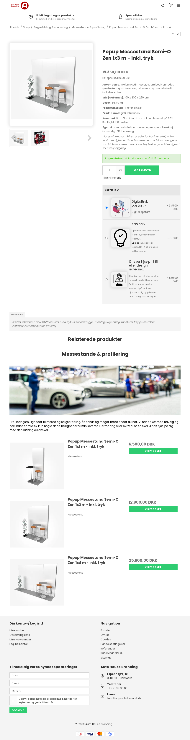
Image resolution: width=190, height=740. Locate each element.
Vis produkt (153, 451)
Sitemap (106, 657)
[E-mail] (49, 683)
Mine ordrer (16, 630)
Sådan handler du (112, 653)
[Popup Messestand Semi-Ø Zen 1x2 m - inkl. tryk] (37, 524)
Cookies (106, 639)
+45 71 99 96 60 (117, 688)
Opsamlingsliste (19, 635)
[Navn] (49, 675)
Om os (105, 635)
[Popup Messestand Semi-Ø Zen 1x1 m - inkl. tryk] (37, 466)
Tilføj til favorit (111, 178)
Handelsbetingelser (113, 644)
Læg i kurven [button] (141, 170)
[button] (173, 34)
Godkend (18, 710)
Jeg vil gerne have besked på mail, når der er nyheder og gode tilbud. (48, 700)
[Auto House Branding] (19, 5)
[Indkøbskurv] (171, 5)
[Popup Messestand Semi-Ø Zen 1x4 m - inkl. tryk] (37, 582)
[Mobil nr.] (49, 691)
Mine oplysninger (20, 639)
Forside (105, 630)
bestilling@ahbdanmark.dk (124, 698)
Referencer (108, 648)
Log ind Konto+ (19, 644)
